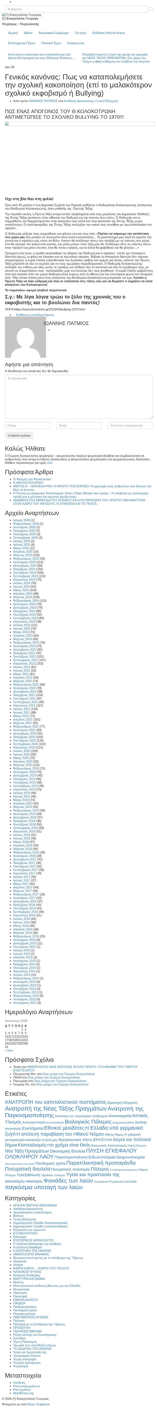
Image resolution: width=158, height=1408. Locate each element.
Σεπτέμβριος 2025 (25, 537)
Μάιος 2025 (21, 548)
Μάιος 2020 (21, 758)
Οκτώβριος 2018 (24, 824)
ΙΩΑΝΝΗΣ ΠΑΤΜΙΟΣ (43, 101)
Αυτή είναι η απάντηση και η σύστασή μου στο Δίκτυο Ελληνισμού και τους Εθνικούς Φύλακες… (41, 56)
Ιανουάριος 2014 (24, 981)
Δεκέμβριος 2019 (24, 775)
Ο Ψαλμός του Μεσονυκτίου (32, 479)
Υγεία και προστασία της (93, 1174)
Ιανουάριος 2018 (24, 856)
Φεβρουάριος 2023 (26, 642)
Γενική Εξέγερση (106, 101)
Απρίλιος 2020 (23, 761)
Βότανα (18, 1216)
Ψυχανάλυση (101, 1181)
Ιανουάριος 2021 (24, 730)
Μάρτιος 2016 (22, 932)
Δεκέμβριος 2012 (24, 1002)
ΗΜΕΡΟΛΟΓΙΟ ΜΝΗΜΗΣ (31, 1254)
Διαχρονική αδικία (123, 1122)
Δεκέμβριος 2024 (24, 565)
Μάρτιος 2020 (22, 765)
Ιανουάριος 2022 (24, 688)
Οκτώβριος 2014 (24, 967)
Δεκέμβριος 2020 (24, 733)
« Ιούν (9, 1050)
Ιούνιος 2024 (21, 586)
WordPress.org (23, 1393)
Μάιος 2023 (21, 632)
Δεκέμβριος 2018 (24, 817)
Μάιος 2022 (21, 674)
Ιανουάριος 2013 (24, 999)
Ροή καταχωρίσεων (26, 1386)
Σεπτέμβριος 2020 (25, 744)
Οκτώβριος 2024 (24, 572)
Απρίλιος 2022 (23, 677)
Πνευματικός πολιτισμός (70, 1169)
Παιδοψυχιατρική (24, 1306)
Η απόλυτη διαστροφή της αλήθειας (37, 1243)
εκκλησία (130, 1181)
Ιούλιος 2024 (21, 583)
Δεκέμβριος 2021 (24, 691)
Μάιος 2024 (21, 590)
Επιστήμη (19, 1237)
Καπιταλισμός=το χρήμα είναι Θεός (54, 1145)
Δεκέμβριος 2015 (24, 943)
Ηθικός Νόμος (114, 1134)
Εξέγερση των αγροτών (29, 1230)
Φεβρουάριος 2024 (26, 600)
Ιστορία (18, 1264)
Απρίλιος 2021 (23, 719)
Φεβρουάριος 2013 (26, 995)
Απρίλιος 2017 (23, 887)
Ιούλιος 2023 (21, 625)
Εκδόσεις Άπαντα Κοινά (108, 33)
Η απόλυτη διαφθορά (27, 1247)
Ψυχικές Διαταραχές (27, 1362)
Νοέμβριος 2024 (24, 569)
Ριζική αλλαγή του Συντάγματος (34, 1334)
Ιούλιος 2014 (21, 974)
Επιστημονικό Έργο (21, 43)
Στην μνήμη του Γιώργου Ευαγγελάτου (69, 1074)
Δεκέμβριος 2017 (24, 859)
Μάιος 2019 (21, 800)
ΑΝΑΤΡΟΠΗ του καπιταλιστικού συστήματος (55, 1102)
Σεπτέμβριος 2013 (25, 992)
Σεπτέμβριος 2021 (25, 702)
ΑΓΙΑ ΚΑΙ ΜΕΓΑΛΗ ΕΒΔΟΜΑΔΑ (35, 1205)
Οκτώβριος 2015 (24, 946)
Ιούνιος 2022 (21, 670)
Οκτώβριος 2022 (24, 656)
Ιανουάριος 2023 (24, 646)
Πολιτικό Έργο (51, 43)
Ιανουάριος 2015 (24, 960)
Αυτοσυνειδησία (55, 1122)
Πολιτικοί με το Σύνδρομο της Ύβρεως (39, 1324)
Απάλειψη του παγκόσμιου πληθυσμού (81, 1116)
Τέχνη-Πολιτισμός (25, 1341)
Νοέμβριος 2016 (24, 905)
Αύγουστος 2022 (24, 663)
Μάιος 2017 (21, 884)
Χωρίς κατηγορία (24, 1359)
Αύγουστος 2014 (24, 971)
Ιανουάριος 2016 (24, 939)
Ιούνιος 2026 (21, 520)
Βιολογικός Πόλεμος (88, 1122)
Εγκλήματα (32, 1128)
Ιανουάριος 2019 (24, 814)
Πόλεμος (100, 1169)
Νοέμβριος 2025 (24, 530)
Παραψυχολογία (24, 1313)
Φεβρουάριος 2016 (26, 936)
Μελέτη (18, 1282)
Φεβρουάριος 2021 (26, 726)
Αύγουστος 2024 (24, 579)
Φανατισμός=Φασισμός (24, 1181)
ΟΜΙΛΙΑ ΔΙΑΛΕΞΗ (25, 1299)
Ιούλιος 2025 (21, 541)
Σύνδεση (19, 1382)
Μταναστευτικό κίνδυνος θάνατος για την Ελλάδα (46, 1285)
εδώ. (50, 462)
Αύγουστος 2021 (24, 705)
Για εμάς (80, 33)
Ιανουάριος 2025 (24, 562)
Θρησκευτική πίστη (75, 1140)
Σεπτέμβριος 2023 (25, 618)
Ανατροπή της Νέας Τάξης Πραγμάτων (56, 1108)
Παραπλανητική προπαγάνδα (101, 1163)
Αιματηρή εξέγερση (122, 1103)
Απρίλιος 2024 (23, 593)
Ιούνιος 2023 (21, 628)
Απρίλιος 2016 (23, 929)
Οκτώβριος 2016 (24, 908)
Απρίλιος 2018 (23, 845)
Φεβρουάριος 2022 (26, 684)
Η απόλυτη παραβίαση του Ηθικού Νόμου (60, 1134)
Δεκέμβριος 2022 (24, 649)
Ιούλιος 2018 (21, 835)
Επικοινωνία (75, 43)
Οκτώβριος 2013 (24, 988)
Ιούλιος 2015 (21, 950)
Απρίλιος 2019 (23, 803)
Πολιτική (18, 1320)
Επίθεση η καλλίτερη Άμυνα (35, 315)
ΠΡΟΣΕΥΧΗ (21, 1327)
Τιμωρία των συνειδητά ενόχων (34, 1345)
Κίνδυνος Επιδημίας (26, 1275)
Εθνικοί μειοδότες (64, 1128)
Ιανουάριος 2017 (24, 898)
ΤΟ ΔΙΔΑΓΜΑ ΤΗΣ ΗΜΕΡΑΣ (32, 1348)
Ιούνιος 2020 (21, 754)
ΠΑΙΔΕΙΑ (19, 1303)
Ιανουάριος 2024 (24, 604)
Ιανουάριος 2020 (24, 772)
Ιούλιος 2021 (21, 709)
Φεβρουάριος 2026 (26, 523)
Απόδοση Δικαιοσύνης (79, 101)
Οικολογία (20, 1292)
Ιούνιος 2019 (21, 796)
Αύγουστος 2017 (24, 873)
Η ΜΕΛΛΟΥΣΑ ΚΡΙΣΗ (28, 482)
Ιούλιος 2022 (21, 667)
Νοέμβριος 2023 (24, 611)
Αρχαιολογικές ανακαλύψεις (32, 1212)
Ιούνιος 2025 (21, 544)
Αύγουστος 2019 (24, 789)
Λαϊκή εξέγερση (137, 1145)
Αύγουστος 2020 (24, 747)
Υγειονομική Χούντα (26, 1355)
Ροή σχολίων (22, 1389)
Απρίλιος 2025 (23, 551)
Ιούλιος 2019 (21, 793)
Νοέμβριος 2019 (24, 779)
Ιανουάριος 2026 (24, 527)
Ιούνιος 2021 (21, 712)
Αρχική (13, 33)
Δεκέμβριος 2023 (24, 607)
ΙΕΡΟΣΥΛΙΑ (102, 1140)
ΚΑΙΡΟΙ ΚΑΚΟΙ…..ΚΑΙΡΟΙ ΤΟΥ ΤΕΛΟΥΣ (41, 1268)
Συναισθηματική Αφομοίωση (124, 1170)
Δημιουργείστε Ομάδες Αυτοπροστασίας (40, 1223)
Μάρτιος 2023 (22, 639)
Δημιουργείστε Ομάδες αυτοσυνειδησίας (40, 1226)
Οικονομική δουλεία (67, 1151)
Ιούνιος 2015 (21, 953)
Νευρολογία (21, 1289)
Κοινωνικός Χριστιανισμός (109, 1145)
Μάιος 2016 (21, 925)
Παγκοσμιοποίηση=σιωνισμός (20, 1164)
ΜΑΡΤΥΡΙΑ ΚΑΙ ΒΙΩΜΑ (29, 1278)
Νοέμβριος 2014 (24, 964)
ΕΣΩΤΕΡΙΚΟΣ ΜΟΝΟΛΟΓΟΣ (33, 1240)
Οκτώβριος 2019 (24, 782)
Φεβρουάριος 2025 (26, 558)
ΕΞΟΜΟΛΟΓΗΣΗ (25, 1233)
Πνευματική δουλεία (27, 1169)
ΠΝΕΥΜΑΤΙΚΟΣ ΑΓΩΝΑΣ (30, 1317)
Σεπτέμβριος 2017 (25, 870)
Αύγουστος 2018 (24, 831)
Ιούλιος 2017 (21, 877)
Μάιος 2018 (21, 842)
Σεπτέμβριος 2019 (25, 786)
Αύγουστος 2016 (24, 915)
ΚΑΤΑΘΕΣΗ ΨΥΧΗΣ (27, 1271)
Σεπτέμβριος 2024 (25, 576)
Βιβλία (28, 33)
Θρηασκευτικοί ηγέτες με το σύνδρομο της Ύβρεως (48, 1257)
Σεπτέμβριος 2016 (25, 912)
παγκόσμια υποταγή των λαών (44, 1187)
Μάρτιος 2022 (22, 681)
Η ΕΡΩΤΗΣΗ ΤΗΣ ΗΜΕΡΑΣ (32, 1250)
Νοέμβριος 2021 (24, 695)
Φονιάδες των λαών (68, 1180)
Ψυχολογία (20, 1366)
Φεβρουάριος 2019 (26, 810)
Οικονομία (20, 1296)
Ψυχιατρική (116, 1181)
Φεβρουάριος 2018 (26, 852)
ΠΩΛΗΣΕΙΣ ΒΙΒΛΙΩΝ (27, 1331)
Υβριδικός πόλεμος (53, 1175)
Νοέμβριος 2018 (24, 821)
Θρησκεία (20, 1261)
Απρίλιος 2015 (23, 957)
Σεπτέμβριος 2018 (25, 828)
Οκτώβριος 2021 (24, 698)
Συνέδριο (19, 1338)
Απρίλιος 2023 (23, 635)
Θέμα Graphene (38, 1404)
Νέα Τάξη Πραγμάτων (27, 1151)
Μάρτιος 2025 (22, 555)
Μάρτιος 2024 (22, 597)
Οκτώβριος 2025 (24, 534)
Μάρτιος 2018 (22, 849)
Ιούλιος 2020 (21, 751)
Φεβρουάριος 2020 (26, 768)
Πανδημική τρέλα (50, 1163)
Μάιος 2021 (21, 716)
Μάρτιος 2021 (22, 723)
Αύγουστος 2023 (24, 621)
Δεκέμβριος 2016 (24, 901)
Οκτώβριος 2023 (24, 614)
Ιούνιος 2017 (21, 880)
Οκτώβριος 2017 (24, 866)
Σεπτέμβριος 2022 (25, 660)
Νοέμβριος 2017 (24, 863)
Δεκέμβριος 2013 (24, 985)
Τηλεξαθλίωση (28, 1175)
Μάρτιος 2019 (22, 807)
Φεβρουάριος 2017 (26, 894)
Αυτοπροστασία (33, 1122)
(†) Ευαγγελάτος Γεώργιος (20, 18)
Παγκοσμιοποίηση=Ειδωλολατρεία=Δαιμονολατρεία (100, 1157)
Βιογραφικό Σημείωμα (54, 33)
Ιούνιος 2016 (21, 922)
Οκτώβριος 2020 (24, 740)
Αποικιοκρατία (119, 1116)
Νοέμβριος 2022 (24, 653)
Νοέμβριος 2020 (24, 737)
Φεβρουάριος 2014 (26, 978)
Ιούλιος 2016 (21, 918)
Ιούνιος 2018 (21, 838)
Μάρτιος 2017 (22, 891)
